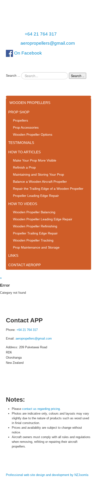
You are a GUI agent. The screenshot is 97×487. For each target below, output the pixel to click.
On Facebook (27, 53)
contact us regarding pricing (41, 409)
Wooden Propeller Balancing (34, 212)
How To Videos (22, 204)
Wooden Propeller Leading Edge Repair (42, 219)
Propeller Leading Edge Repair (36, 196)
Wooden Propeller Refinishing (35, 226)
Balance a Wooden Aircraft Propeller (40, 181)
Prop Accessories (26, 127)
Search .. (77, 75)
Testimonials (21, 143)
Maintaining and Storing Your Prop (38, 174)
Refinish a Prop (24, 167)
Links (13, 255)
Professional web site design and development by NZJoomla (47, 475)
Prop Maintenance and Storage (36, 247)
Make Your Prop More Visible (34, 160)
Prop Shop (18, 112)
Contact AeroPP (24, 265)
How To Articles (24, 152)
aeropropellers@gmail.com (47, 43)
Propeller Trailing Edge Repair (35, 233)
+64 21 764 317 (41, 34)
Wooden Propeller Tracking (33, 240)
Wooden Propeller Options (32, 134)
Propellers (20, 120)
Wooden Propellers (29, 103)
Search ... (13, 75)
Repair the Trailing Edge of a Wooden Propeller (48, 188)
